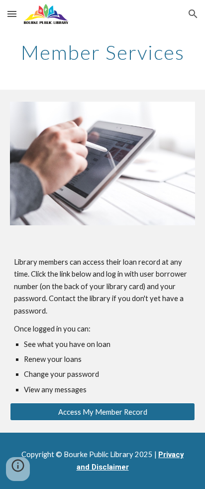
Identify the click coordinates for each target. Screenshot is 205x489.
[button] (12, 13)
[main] (102, 52)
